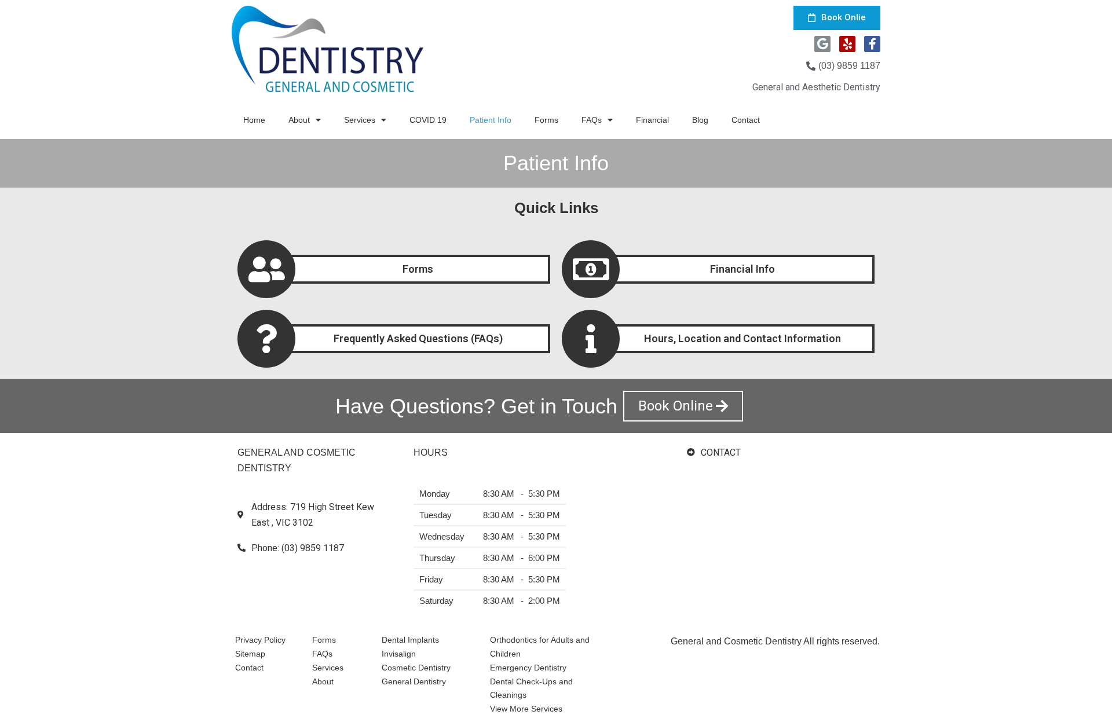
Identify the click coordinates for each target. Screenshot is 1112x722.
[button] (836, 18)
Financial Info (742, 269)
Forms (546, 119)
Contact (745, 119)
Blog (700, 119)
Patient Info (490, 119)
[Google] (822, 44)
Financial (652, 119)
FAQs (591, 119)
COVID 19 (428, 119)
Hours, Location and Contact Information (742, 338)
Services (359, 119)
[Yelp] (847, 44)
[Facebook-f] (872, 44)
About (299, 119)
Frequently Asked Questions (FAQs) (418, 338)
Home (254, 119)
